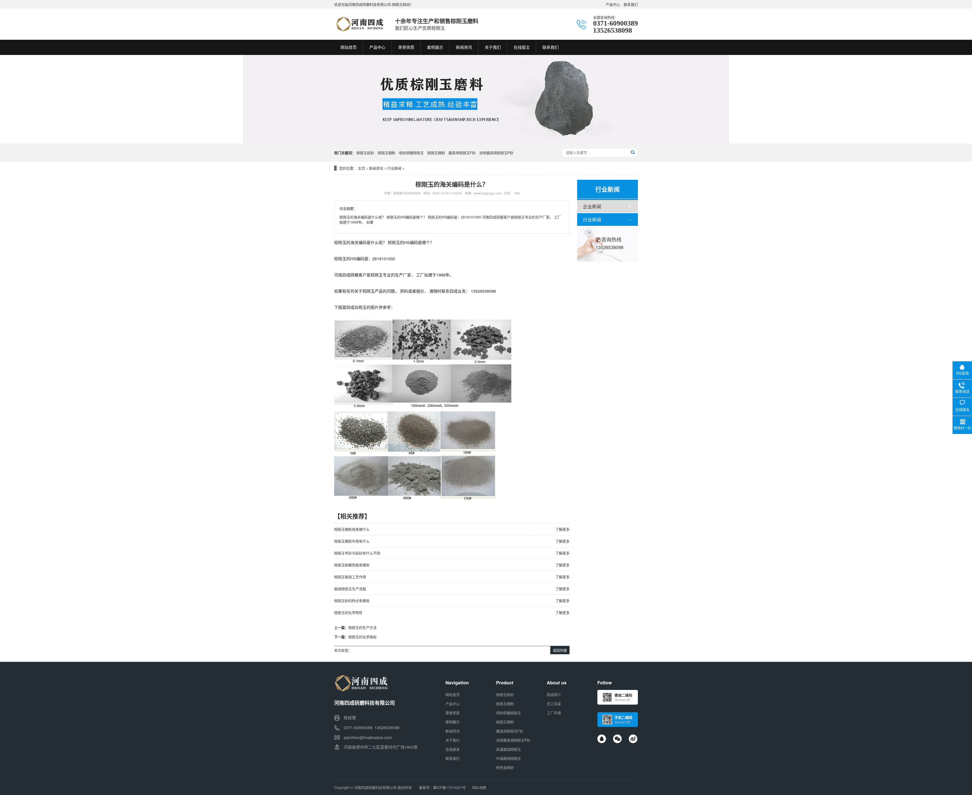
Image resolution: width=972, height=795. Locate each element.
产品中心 (613, 4)
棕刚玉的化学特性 (348, 612)
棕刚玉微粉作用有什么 (352, 541)
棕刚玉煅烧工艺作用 (350, 576)
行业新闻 (394, 168)
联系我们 (631, 4)
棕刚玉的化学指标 (362, 636)
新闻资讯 (376, 168)
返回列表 (560, 650)
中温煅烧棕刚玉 (508, 758)
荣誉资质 (453, 712)
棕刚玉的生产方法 (362, 627)
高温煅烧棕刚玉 (508, 749)
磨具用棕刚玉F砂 (462, 152)
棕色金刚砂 (505, 767)
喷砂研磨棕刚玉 (411, 152)
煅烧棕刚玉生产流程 (350, 588)
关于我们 (453, 740)
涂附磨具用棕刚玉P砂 (496, 152)
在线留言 (453, 749)
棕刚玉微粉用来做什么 (352, 529)
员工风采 (554, 703)
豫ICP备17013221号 (449, 787)
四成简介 (554, 694)
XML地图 (479, 787)
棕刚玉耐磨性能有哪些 (352, 564)
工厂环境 (554, 712)
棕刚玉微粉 (436, 152)
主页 (361, 168)
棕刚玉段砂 (365, 152)
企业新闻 (592, 206)
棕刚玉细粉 (386, 152)
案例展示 (453, 721)
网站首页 (453, 694)
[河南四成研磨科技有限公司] (359, 24)
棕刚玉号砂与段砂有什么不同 (357, 552)
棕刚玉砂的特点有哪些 (352, 600)
